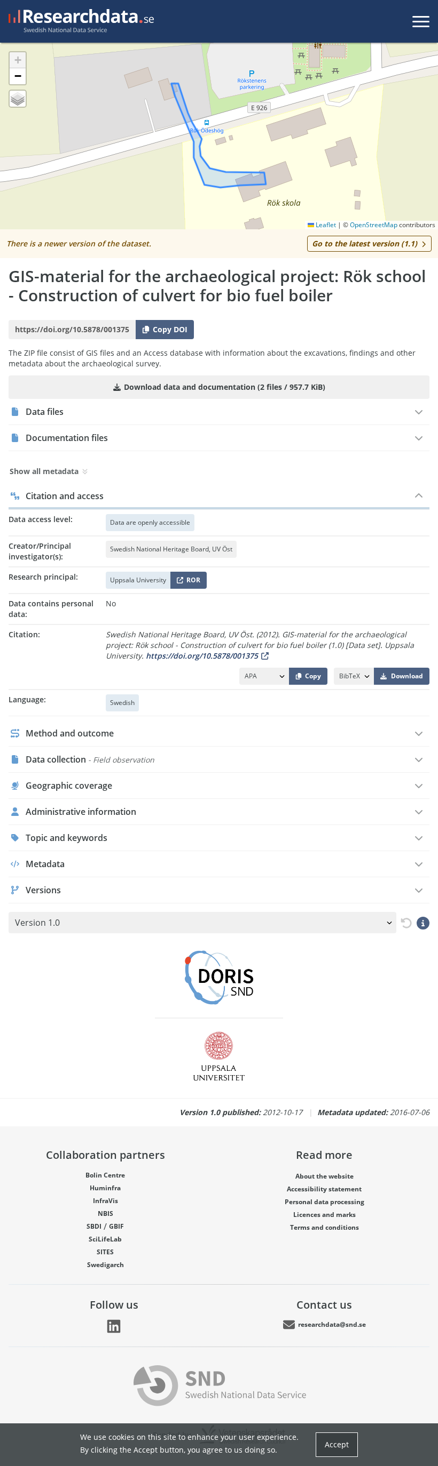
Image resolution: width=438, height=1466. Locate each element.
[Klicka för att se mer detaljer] (423, 923)
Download (407, 675)
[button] (18, 60)
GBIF (116, 1226)
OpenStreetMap (373, 224)
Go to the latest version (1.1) (364, 243)
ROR (191, 582)
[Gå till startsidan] (79, 21)
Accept (337, 1444)
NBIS (105, 1213)
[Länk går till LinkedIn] (113, 1326)
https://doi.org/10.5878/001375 (202, 656)
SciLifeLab (105, 1239)
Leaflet (325, 224)
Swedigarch (105, 1264)
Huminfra (105, 1187)
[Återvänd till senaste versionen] (404, 923)
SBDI (94, 1226)
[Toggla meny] (421, 21)
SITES (105, 1251)
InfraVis (105, 1200)
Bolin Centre (105, 1175)
